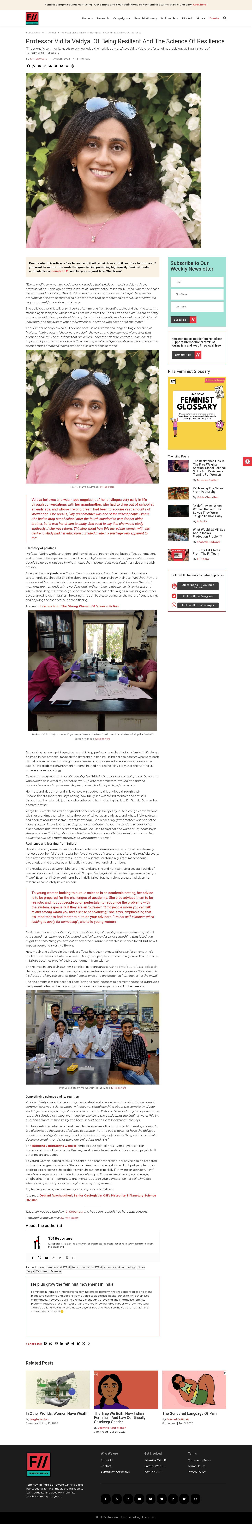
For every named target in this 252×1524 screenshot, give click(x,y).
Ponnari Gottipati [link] (177, 1419)
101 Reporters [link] (106, 486)
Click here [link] (200, 4)
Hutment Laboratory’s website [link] (54, 1145)
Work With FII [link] (153, 1471)
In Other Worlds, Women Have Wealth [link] (57, 1413)
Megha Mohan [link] (39, 1419)
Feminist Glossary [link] (145, 18)
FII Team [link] (203, 559)
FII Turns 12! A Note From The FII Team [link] (206, 551)
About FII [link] (107, 1460)
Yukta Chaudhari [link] (208, 497)
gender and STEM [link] (58, 1267)
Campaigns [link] (120, 18)
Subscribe (180, 319)
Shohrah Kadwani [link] (208, 542)
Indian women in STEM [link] (87, 1267)
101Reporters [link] (38, 58)
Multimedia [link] (168, 18)
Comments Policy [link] (199, 1460)
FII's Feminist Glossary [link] (189, 371)
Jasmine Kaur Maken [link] (112, 1427)
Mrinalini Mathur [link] (208, 480)
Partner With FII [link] (154, 1466)
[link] (247, 461)
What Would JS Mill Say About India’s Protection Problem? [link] (209, 533)
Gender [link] (51, 32)
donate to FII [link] (60, 271)
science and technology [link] (119, 1267)
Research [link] (103, 18)
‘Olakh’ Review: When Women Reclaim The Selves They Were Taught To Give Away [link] (207, 511)
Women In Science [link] (48, 1271)
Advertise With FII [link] (155, 1460)
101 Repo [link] (66, 1217)
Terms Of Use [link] (197, 1466)
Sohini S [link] (202, 521)
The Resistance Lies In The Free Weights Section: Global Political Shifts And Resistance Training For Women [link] (209, 467)
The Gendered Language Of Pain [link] (189, 1413)
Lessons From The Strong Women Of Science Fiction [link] (79, 606)
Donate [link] (214, 18)
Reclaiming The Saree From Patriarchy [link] (208, 489)
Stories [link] (86, 18)
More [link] (200, 18)
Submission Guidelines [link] (115, 1471)
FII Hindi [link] (187, 18)
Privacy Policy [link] (197, 1471)
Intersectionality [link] (35, 32)
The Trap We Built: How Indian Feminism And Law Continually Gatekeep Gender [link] (120, 1417)
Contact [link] (106, 1466)
